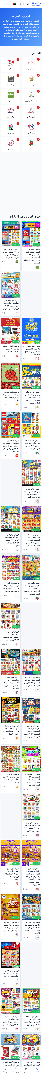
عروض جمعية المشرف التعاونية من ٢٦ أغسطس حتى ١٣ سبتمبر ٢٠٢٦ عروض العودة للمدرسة (32, 779)
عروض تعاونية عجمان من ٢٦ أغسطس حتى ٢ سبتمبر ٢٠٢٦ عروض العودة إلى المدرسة (32, 444)
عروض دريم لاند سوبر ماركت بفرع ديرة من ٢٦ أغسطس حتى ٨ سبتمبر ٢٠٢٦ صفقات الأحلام (32, 927)
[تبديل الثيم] (21, 4)
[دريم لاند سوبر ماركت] (37, 937)
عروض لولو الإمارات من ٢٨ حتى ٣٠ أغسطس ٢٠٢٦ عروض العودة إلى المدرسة (31, 350)
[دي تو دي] (17, 313)
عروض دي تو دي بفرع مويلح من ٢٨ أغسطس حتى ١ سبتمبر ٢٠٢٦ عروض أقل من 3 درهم (11, 305)
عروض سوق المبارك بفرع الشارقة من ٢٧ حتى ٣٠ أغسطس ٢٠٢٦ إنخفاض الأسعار (11, 730)
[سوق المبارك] (17, 738)
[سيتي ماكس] (17, 983)
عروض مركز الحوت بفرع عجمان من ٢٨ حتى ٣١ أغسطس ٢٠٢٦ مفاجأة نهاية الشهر (31, 493)
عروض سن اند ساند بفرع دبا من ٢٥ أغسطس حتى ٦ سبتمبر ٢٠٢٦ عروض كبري (32, 1021)
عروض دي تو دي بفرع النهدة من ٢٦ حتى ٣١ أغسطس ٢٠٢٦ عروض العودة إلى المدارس (32, 681)
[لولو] (37, 359)
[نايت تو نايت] (37, 550)
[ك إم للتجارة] (17, 1029)
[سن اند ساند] (37, 407)
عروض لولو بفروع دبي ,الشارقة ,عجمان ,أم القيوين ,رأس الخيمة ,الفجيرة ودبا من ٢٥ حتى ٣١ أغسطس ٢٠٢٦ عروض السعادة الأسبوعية (32, 877)
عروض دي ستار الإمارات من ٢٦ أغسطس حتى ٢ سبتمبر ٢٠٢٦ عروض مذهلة (11, 636)
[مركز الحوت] (37, 501)
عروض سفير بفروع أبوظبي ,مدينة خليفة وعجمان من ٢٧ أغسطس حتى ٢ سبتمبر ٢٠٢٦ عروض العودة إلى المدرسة (31, 256)
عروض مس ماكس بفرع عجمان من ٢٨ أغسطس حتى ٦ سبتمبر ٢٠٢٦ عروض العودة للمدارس (10, 926)
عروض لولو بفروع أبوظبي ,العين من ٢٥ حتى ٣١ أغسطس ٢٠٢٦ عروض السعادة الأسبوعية (11, 874)
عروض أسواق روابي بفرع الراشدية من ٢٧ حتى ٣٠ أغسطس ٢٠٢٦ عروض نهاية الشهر (32, 827)
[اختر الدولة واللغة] (13, 4)
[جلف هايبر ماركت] (17, 692)
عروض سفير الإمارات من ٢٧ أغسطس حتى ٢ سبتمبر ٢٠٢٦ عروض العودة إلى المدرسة (11, 253)
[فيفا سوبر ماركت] (17, 456)
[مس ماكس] (17, 935)
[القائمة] (3, 4)
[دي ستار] (17, 644)
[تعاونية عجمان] (17, 404)
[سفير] (37, 267)
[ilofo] (36, 4)
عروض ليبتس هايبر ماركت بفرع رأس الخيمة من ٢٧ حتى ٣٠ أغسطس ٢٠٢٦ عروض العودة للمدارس (32, 731)
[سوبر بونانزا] (17, 787)
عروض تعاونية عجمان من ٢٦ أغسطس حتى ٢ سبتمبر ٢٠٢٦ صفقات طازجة (11, 396)
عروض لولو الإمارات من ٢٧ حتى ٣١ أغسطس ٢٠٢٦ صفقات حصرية (11, 349)
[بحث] (27, 4)
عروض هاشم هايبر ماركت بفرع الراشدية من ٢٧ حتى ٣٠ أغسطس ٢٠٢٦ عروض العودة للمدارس (32, 588)
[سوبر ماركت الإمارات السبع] (37, 453)
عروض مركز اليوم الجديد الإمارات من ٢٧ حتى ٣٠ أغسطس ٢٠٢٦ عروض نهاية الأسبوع (11, 587)
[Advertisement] (21, 184)
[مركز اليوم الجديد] (17, 596)
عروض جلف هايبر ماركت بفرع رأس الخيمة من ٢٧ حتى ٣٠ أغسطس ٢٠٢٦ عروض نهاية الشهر (11, 682)
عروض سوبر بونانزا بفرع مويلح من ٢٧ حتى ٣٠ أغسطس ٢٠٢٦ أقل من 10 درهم (11, 778)
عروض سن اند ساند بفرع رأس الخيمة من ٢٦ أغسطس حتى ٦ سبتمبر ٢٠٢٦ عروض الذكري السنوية (32, 397)
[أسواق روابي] (37, 835)
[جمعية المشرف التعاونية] (37, 789)
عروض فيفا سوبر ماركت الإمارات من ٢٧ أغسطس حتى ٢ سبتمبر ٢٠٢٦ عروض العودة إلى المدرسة (11, 446)
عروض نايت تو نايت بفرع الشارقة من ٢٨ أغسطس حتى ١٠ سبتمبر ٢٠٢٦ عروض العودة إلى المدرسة (33, 540)
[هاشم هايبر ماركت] (37, 598)
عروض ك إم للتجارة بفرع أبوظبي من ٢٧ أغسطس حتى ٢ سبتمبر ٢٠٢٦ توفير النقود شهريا (11, 1021)
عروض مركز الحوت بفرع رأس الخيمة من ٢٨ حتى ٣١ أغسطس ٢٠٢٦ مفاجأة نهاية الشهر (12, 540)
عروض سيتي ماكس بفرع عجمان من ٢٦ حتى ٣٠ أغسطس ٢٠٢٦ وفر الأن (10, 975)
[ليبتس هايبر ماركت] (37, 741)
